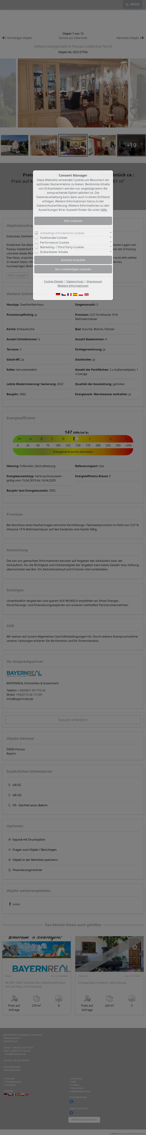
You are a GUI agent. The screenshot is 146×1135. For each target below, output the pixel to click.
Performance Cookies (54, 242)
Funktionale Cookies (53, 238)
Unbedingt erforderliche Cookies (62, 233)
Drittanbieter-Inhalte (54, 252)
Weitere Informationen (73, 286)
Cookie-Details (53, 281)
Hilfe (104, 210)
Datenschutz (75, 281)
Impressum (94, 281)
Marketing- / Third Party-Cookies (62, 247)
